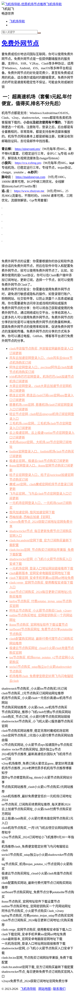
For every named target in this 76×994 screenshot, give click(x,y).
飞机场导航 (54, 4)
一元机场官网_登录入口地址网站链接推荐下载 (41, 568)
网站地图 (44, 988)
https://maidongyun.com (30, 177)
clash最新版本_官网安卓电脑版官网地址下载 (39, 573)
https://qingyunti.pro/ (27, 149)
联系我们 (59, 988)
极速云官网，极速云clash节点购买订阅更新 (39, 460)
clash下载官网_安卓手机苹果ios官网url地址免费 (41, 577)
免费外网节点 (20, 43)
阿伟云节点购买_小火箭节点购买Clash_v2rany (40, 610)
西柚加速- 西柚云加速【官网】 (30, 517)
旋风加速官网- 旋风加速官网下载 (32, 512)
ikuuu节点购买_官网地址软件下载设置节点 (38, 624)
